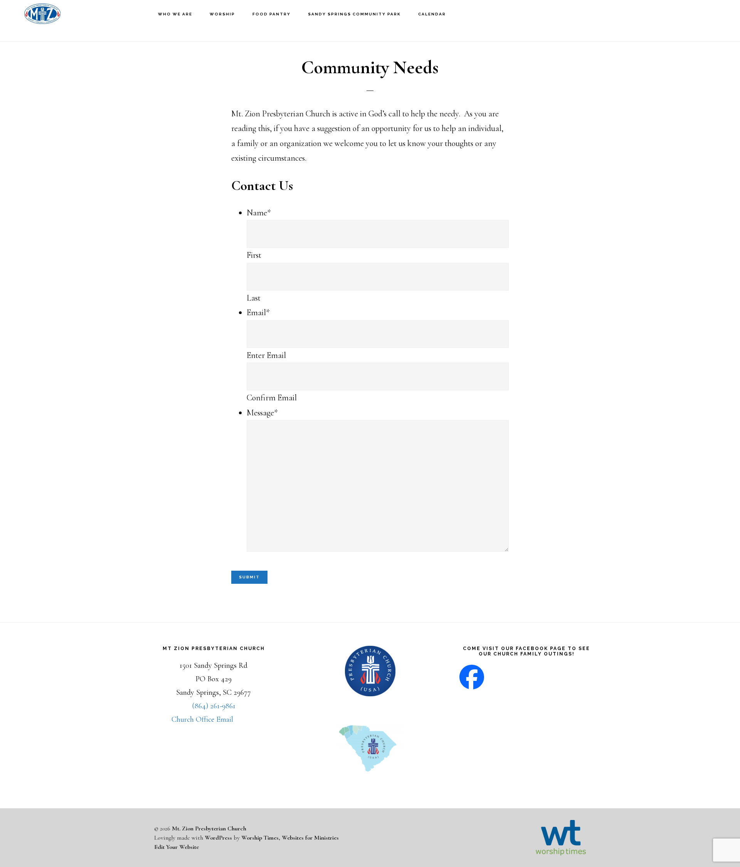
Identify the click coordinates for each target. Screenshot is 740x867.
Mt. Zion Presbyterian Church (42, 20)
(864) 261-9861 (213, 706)
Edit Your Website (176, 847)
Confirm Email (272, 398)
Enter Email (266, 355)
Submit (249, 577)
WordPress (218, 838)
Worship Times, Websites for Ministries (290, 838)
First (254, 255)
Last (254, 298)
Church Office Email (202, 719)
